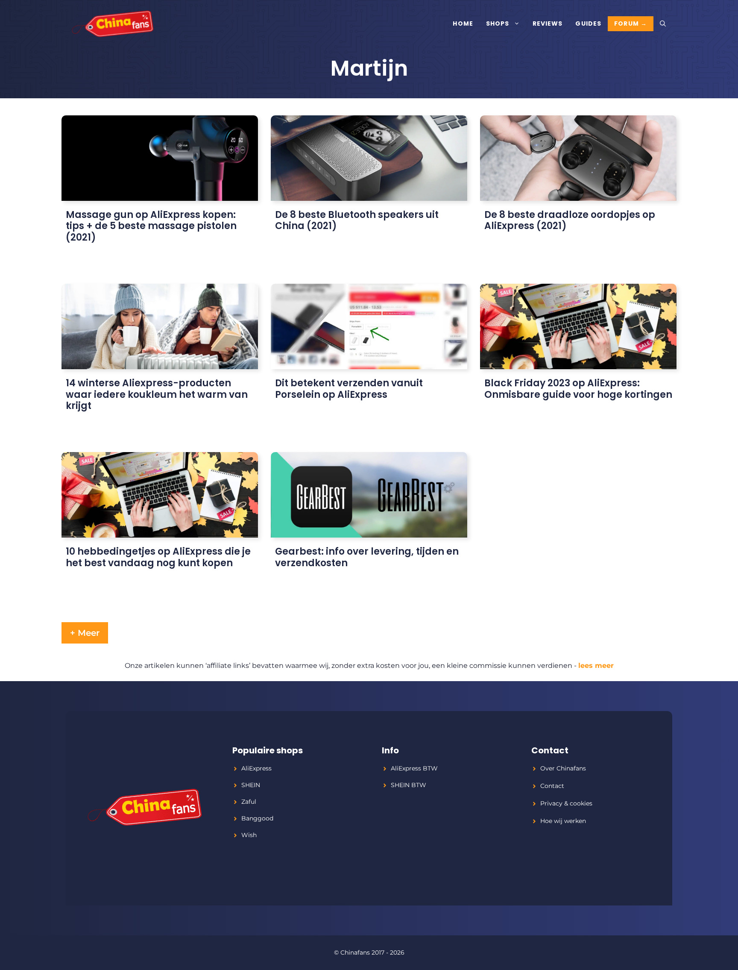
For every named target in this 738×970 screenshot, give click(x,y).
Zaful (248, 801)
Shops (498, 23)
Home (463, 23)
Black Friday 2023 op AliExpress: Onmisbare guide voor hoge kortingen (578, 388)
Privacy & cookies (566, 803)
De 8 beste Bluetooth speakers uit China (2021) (357, 220)
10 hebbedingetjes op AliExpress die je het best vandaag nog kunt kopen (158, 557)
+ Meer (85, 633)
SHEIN (250, 785)
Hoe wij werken (563, 821)
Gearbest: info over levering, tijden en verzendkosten (367, 557)
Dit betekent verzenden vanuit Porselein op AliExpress (349, 388)
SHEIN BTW (408, 785)
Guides (588, 23)
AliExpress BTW (414, 768)
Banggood (257, 818)
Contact (552, 786)
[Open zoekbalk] (662, 23)
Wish (249, 835)
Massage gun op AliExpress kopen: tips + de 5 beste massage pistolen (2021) (151, 226)
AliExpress (256, 768)
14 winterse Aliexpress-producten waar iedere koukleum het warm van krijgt (157, 394)
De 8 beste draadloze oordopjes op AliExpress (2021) (569, 220)
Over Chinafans (563, 768)
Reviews (548, 23)
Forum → (630, 23)
